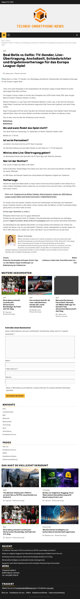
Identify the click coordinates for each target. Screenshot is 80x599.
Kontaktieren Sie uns (9, 434)
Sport (4, 51)
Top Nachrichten (8, 412)
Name (8, 361)
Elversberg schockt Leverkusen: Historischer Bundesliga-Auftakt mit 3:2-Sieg (12, 304)
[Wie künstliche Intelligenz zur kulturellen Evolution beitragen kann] (59, 514)
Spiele (5, 490)
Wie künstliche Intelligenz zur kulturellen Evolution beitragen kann (59, 531)
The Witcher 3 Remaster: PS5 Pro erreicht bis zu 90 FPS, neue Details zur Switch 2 (20, 495)
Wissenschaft (7, 421)
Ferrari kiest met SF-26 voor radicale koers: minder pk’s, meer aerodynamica (39, 303)
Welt (4, 415)
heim (4, 409)
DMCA (5, 453)
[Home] (4, 35)
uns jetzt (50, 588)
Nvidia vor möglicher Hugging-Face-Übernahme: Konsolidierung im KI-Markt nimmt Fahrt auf (58, 495)
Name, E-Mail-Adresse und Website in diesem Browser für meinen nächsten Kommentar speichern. (38, 389)
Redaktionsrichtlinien (9, 456)
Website (8, 377)
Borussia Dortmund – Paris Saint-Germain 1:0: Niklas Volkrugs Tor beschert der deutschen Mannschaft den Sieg (66, 305)
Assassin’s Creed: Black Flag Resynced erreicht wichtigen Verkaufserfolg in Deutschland (30, 563)
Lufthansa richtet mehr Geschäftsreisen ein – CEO (59, 260)
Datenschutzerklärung (10, 459)
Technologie (7, 425)
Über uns (5, 446)
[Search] (77, 35)
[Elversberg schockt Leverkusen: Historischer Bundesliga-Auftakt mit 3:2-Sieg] (14, 285)
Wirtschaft (6, 418)
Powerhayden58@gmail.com (25, 588)
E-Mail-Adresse (11, 369)
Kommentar (10, 334)
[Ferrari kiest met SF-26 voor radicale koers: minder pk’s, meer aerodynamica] (40, 285)
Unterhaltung (7, 431)
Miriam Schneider (21, 73)
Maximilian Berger (10, 314)
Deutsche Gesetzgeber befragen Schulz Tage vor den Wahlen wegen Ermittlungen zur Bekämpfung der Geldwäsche (20, 261)
